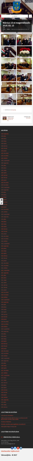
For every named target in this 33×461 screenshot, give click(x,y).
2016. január (4, 395)
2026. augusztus (5, 133)
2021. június (3, 277)
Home (4, 29)
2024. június (3, 194)
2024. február (4, 204)
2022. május (3, 251)
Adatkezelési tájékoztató (10, 451)
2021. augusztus (5, 272)
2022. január (4, 260)
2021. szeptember (5, 270)
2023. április (4, 226)
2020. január (4, 319)
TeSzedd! (28, 118)
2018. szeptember (5, 358)
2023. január (4, 233)
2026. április (4, 143)
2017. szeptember (5, 375)
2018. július (3, 363)
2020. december (5, 292)
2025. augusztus (5, 163)
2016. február (4, 392)
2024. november (5, 185)
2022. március (4, 255)
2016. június (3, 385)
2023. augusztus (5, 216)
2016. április (4, 387)
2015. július (3, 402)
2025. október (4, 158)
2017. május (3, 380)
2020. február (4, 316)
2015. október (4, 397)
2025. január (4, 180)
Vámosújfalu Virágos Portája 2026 (8, 426)
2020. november (5, 294)
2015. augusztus (5, 399)
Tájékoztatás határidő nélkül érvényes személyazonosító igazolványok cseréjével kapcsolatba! (14, 418)
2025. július (3, 165)
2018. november (5, 353)
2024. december (5, 182)
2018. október (4, 355)
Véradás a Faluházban (6, 421)
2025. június (3, 168)
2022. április (4, 253)
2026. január (4, 150)
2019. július (3, 334)
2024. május (3, 197)
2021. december (5, 263)
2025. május (3, 170)
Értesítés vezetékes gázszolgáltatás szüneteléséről (13, 424)
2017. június (3, 377)
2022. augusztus (5, 246)
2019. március (4, 343)
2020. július (3, 304)
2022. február (4, 258)
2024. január (4, 207)
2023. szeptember (5, 214)
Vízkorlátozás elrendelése (7, 415)
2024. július (3, 192)
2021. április (4, 282)
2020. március (4, 314)
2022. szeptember (5, 243)
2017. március (4, 382)
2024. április (4, 199)
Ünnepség (13, 110)
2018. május (3, 365)
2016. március (4, 390)
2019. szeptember (5, 329)
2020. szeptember (5, 299)
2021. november (5, 265)
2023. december (5, 209)
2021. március (4, 285)
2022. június (3, 248)
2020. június (3, 307)
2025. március (4, 175)
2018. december (5, 351)
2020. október (4, 297)
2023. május (3, 224)
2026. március (4, 146)
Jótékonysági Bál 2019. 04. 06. (10, 119)
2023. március (4, 229)
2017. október (4, 373)
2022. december (5, 236)
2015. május (3, 404)
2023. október (4, 211)
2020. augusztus (5, 302)
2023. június (3, 221)
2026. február (4, 148)
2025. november (5, 155)
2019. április (4, 341)
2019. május (3, 338)
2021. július (3, 275)
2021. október (4, 268)
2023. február (4, 231)
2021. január (4, 290)
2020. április (4, 312)
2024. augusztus (5, 190)
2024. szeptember (5, 187)
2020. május (3, 309)
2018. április (4, 368)
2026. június (3, 138)
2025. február (4, 177)
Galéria (8, 29)
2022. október (4, 241)
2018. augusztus (5, 360)
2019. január (4, 348)
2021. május (3, 280)
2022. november (5, 238)
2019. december (5, 321)
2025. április (4, 172)
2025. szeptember (5, 160)
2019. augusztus (5, 331)
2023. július (3, 219)
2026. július (3, 136)
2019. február (4, 346)
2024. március (4, 202)
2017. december (5, 370)
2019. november (5, 324)
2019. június (3, 336)
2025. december (5, 153)
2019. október (4, 326)
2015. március (4, 407)
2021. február (4, 287)
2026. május (3, 141)
